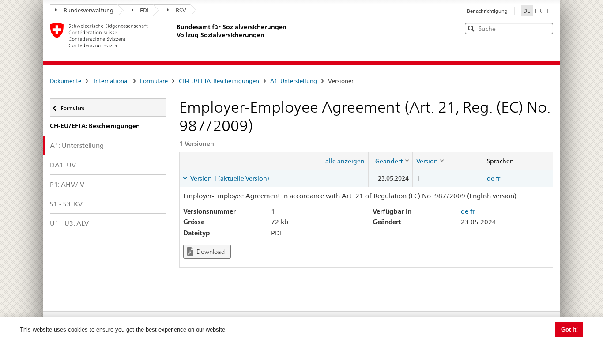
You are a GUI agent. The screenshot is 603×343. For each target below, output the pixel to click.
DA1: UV (63, 165)
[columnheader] (390, 161)
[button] (545, 28)
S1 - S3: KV (66, 204)
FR (539, 10)
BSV (181, 10)
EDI (144, 10)
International (111, 80)
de (490, 178)
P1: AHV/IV (67, 184)
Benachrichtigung (487, 11)
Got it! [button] (569, 329)
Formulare (154, 80)
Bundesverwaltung (88, 10)
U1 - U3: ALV (69, 223)
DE (527, 10)
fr (498, 178)
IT (548, 10)
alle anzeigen (345, 161)
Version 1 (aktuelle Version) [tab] (229, 178)
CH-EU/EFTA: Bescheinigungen (219, 80)
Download (210, 251)
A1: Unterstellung (293, 80)
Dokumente (65, 80)
